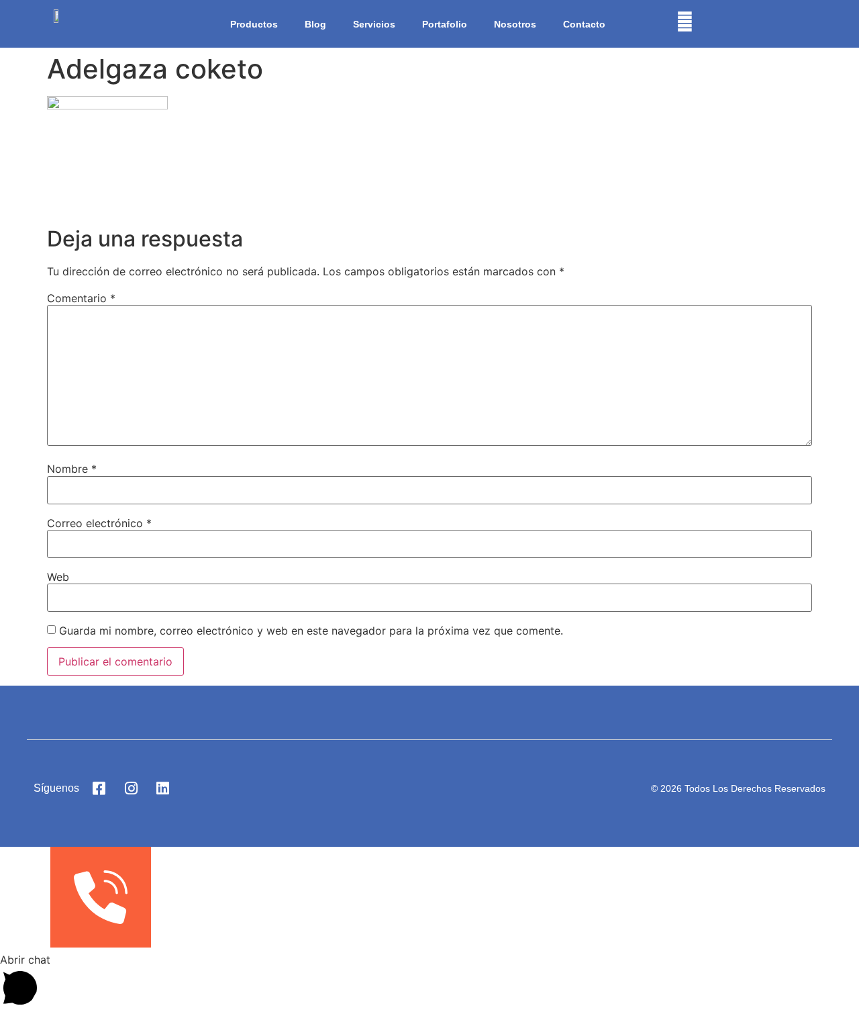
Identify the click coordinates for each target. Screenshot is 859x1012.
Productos (254, 24)
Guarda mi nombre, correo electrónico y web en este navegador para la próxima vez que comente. (311, 630)
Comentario (81, 298)
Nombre (72, 468)
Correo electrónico (99, 523)
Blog (315, 24)
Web (58, 576)
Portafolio (444, 24)
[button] (429, 982)
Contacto (584, 24)
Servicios (374, 24)
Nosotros (515, 24)
